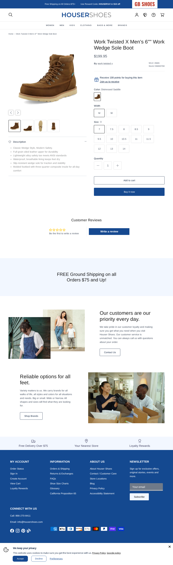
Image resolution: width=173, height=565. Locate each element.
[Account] (137, 15)
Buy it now (129, 191)
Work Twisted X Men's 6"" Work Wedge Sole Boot (36, 34)
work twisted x (105, 63)
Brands (122, 25)
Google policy (114, 552)
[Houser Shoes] (86, 15)
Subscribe (139, 496)
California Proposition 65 (63, 493)
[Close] (169, 546)
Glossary (54, 488)
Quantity (98, 158)
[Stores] (145, 15)
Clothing (86, 25)
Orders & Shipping (60, 468)
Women (50, 25)
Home (10, 34)
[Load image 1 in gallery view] (47, 78)
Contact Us (110, 352)
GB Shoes (153, 3)
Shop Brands (31, 416)
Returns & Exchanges (61, 473)
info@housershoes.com (30, 522)
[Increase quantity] (118, 166)
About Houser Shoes (101, 468)
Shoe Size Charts (59, 483)
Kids (72, 25)
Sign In (14, 473)
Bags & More (105, 25)
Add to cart (129, 180)
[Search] (10, 15)
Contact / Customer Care (103, 473)
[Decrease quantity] (98, 166)
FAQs (53, 478)
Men (62, 25)
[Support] (153, 15)
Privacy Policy (97, 488)
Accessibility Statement (102, 493)
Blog (92, 483)
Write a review (109, 231)
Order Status (17, 468)
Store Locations (98, 478)
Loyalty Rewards (19, 488)
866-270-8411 (23, 515)
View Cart (15, 483)
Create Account (18, 478)
